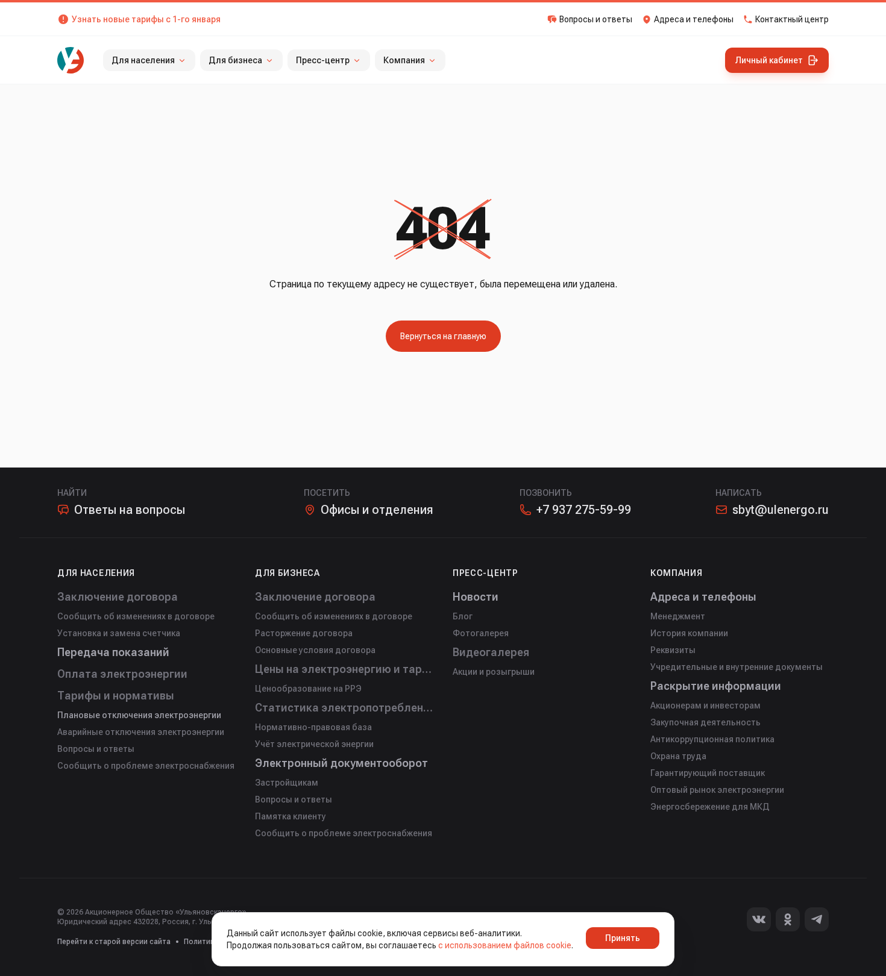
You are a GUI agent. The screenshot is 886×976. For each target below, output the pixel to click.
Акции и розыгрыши (494, 672)
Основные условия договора (315, 650)
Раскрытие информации (715, 686)
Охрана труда (678, 756)
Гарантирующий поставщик (707, 773)
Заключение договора (117, 596)
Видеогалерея (491, 652)
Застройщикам (286, 782)
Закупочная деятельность (705, 722)
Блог (463, 616)
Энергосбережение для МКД (710, 807)
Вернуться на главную (443, 336)
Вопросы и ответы (95, 749)
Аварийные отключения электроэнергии (140, 732)
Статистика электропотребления (344, 707)
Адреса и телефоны (703, 596)
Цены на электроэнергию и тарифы (344, 669)
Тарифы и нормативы (115, 695)
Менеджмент (677, 616)
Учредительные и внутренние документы (736, 667)
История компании (689, 633)
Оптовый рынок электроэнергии (717, 790)
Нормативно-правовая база (313, 727)
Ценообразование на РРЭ (308, 688)
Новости (475, 596)
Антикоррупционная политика (712, 739)
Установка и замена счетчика (118, 633)
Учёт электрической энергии (314, 744)
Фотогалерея (481, 633)
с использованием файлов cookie (504, 945)
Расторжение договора (304, 633)
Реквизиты (673, 650)
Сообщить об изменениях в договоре (136, 616)
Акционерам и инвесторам (705, 705)
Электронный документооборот (341, 763)
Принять (622, 938)
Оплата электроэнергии (122, 674)
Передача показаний (113, 652)
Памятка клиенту (290, 816)
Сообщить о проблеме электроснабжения (145, 766)
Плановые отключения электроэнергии (139, 715)
